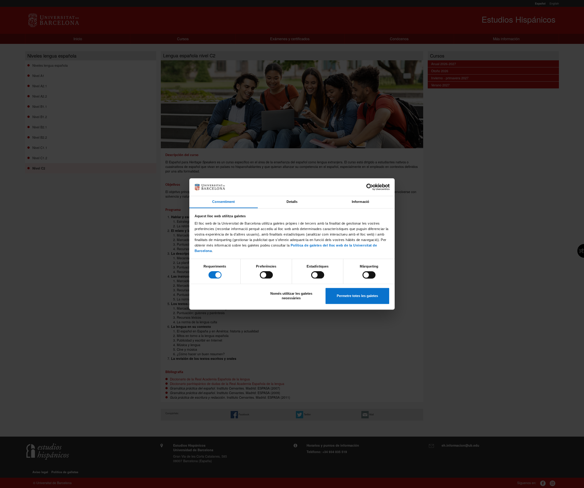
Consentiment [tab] (223, 202)
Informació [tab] (360, 202)
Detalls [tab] (292, 202)
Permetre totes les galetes (357, 296)
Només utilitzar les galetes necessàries (291, 296)
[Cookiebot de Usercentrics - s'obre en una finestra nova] (370, 187)
